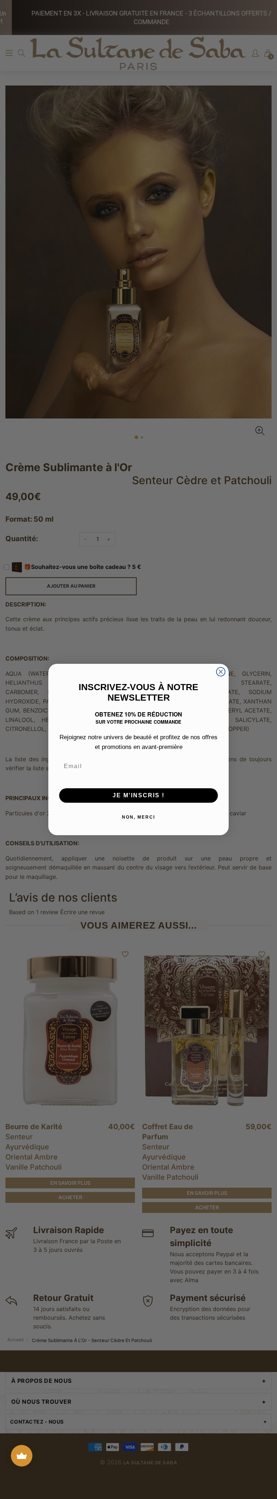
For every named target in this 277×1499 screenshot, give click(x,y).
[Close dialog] (220, 671)
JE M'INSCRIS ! (138, 795)
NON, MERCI (138, 817)
